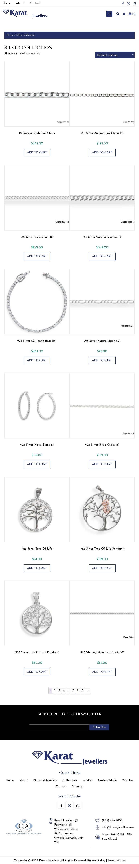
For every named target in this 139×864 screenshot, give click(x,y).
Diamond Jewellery (45, 780)
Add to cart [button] (37, 152)
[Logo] (25, 13)
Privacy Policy (96, 860)
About (23, 780)
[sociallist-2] (128, 3)
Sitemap (77, 786)
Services (87, 780)
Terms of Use (116, 860)
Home (10, 35)
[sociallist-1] (123, 3)
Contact (61, 786)
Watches (127, 780)
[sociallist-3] (135, 3)
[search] (117, 14)
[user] (124, 14)
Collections (70, 780)
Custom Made (107, 780)
